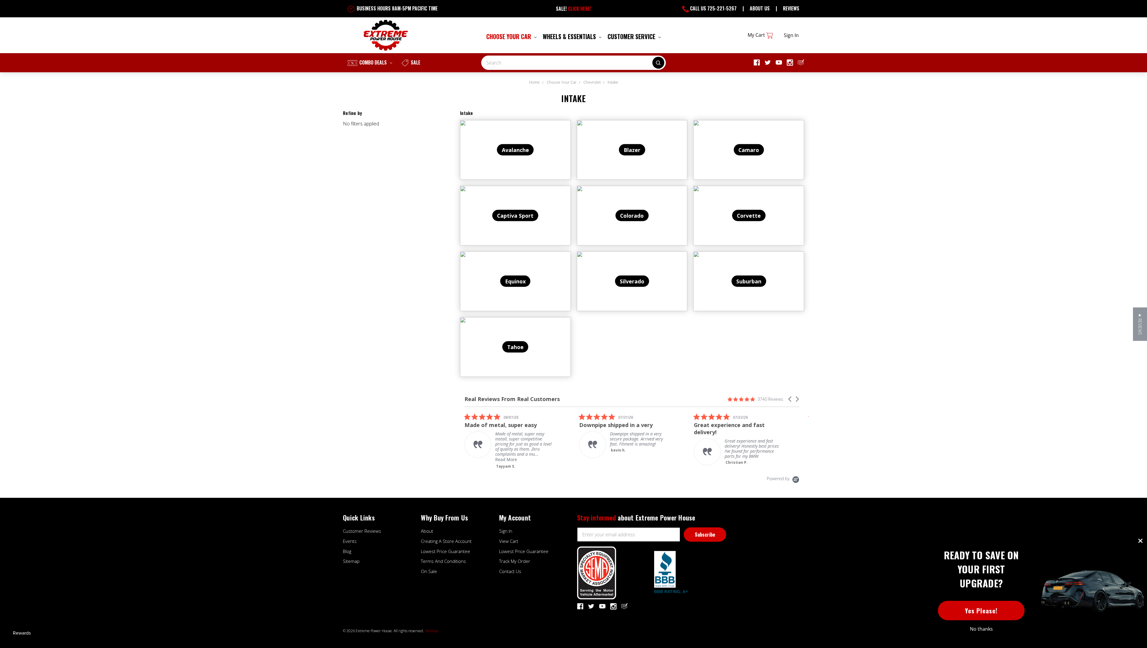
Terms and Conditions (443, 561)
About (427, 531)
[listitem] (509, 441)
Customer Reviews (362, 531)
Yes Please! (981, 610)
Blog (347, 551)
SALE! (573, 8)
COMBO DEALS (373, 62)
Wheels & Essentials (570, 36)
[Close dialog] (1140, 541)
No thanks (981, 629)
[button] (790, 399)
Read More (506, 459)
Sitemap (351, 561)
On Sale (429, 571)
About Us (760, 8)
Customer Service (632, 36)
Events (350, 541)
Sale (415, 62)
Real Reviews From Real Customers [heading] (512, 399)
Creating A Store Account (446, 541)
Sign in (791, 35)
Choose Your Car (509, 36)
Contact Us (510, 571)
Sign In (505, 531)
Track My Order (514, 561)
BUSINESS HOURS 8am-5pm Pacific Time (396, 8)
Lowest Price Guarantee (445, 551)
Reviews (791, 8)
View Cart (508, 541)
